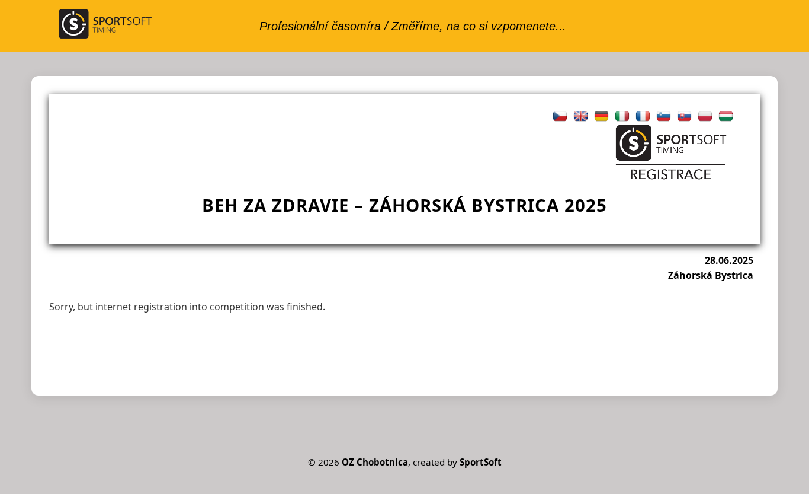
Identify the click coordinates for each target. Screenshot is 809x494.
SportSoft (481, 462)
